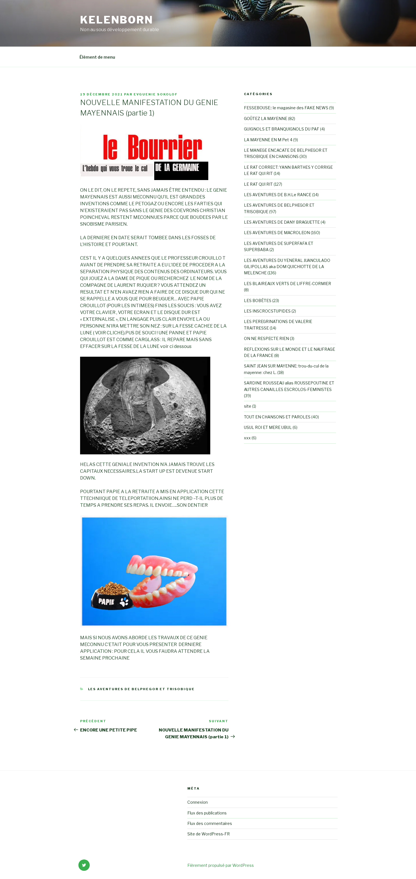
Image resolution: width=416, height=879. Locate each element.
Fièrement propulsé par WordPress (220, 865)
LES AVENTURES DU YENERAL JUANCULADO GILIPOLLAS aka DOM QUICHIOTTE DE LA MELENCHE (287, 266)
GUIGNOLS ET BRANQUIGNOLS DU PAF (281, 129)
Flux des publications (207, 812)
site (247, 406)
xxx (247, 437)
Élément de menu (97, 57)
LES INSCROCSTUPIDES (267, 311)
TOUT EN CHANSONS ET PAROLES (277, 416)
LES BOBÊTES (257, 300)
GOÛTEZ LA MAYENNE (265, 118)
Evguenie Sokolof (156, 94)
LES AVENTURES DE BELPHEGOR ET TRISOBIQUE (141, 689)
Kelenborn (116, 20)
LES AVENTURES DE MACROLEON (277, 232)
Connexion (197, 802)
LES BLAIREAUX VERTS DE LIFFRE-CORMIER (287, 283)
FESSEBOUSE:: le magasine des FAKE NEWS (286, 107)
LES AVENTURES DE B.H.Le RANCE (277, 194)
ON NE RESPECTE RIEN (266, 338)
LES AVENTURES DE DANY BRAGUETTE (282, 222)
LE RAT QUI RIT (258, 184)
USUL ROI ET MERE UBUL (268, 427)
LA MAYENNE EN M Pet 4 (268, 139)
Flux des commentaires (209, 823)
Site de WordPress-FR (208, 833)
